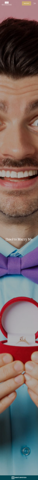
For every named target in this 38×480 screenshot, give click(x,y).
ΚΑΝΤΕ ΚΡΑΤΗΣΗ (20, 477)
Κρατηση (26, 3)
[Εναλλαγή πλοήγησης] (34, 3)
